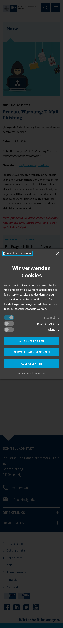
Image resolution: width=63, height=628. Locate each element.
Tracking (50, 329)
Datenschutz (24, 372)
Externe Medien (46, 323)
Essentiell (49, 317)
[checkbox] (9, 317)
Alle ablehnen (31, 363)
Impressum (40, 372)
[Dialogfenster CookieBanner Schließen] (58, 253)
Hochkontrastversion (19, 253)
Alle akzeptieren (31, 341)
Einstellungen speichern (31, 352)
